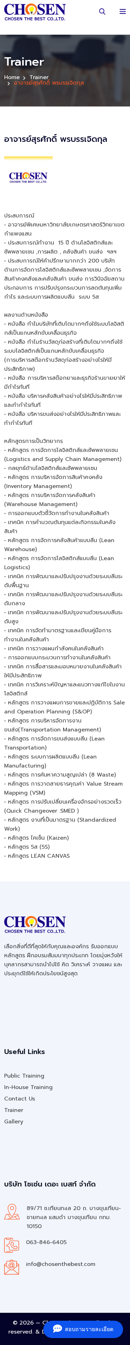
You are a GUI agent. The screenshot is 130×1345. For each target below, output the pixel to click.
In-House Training (28, 1087)
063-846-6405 (46, 1242)
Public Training (24, 1076)
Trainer (39, 77)
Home (12, 77)
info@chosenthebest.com (60, 1264)
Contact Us (19, 1099)
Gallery (13, 1121)
